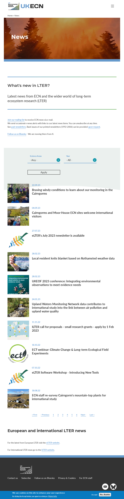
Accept (94, 494)
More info (52, 496)
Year (68, 156)
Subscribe (26, 477)
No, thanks (105, 495)
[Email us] (105, 486)
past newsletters (18, 126)
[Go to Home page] (26, 6)
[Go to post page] (18, 193)
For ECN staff (85, 477)
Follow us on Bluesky (17, 133)
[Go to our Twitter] (113, 486)
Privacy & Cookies (67, 477)
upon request (94, 126)
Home (10, 15)
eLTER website (52, 442)
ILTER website (48, 449)
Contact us (13, 477)
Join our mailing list (16, 119)
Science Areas (36, 156)
